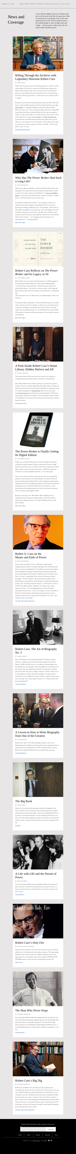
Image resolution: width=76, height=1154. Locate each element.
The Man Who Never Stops (31, 1010)
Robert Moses (36, 391)
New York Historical (50, 117)
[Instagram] (51, 1140)
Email (21, 1126)
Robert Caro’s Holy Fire (29, 942)
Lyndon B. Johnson (23, 393)
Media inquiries (36, 1140)
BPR (46, 1140)
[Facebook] (49, 1140)
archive (38, 117)
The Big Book (23, 801)
